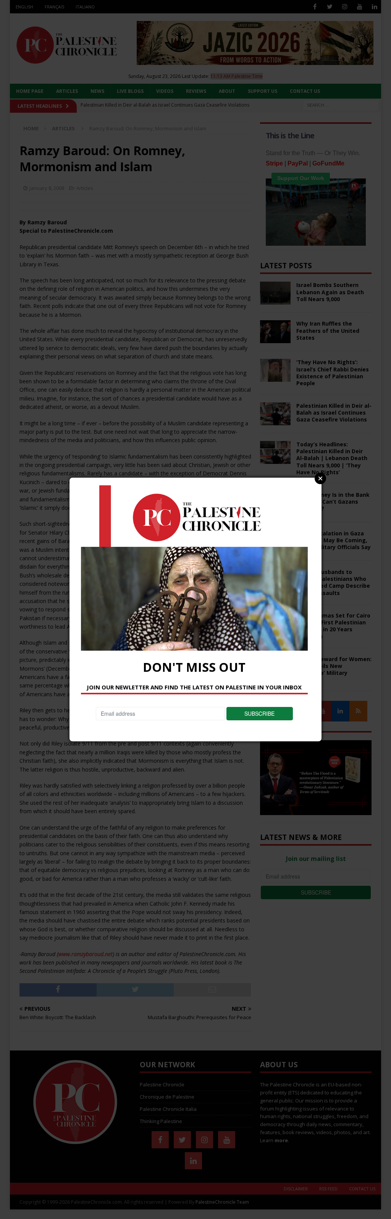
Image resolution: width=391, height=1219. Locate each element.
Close (320, 478)
